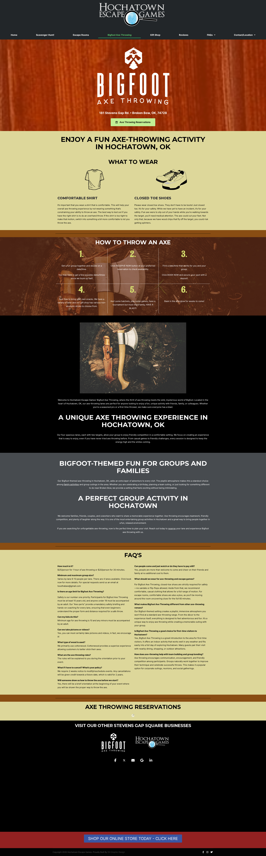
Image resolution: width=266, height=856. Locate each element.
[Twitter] (211, 852)
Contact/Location (243, 35)
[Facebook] (203, 852)
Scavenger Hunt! (45, 35)
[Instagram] (207, 852)
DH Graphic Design (116, 852)
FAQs (210, 35)
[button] (211, 35)
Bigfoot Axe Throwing (119, 35)
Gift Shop (155, 35)
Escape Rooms (81, 35)
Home (14, 35)
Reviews (183, 35)
